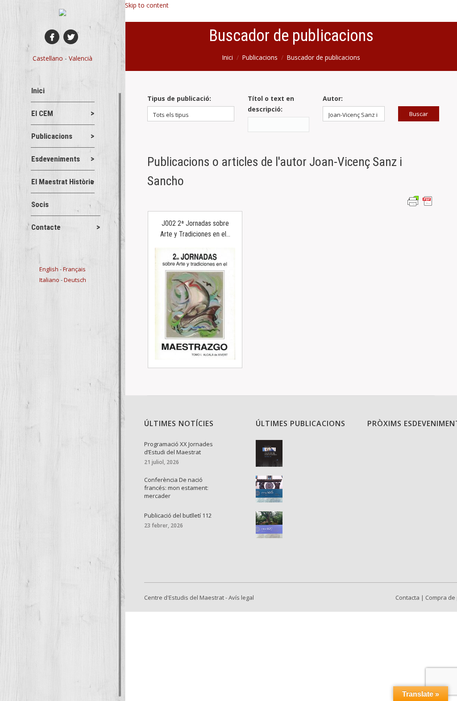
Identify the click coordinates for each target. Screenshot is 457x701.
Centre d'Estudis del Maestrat (184, 597)
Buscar (418, 114)
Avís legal (241, 597)
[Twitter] (70, 36)
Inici (227, 57)
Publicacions (260, 57)
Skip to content (147, 5)
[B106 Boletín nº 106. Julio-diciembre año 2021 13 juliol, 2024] (305, 489)
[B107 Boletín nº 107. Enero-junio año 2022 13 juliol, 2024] (305, 524)
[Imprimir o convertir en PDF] (421, 200)
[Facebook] (52, 36)
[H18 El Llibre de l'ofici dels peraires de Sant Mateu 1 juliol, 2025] (305, 453)
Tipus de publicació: (179, 98)
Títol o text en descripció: (271, 103)
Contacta (407, 597)
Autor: (333, 98)
